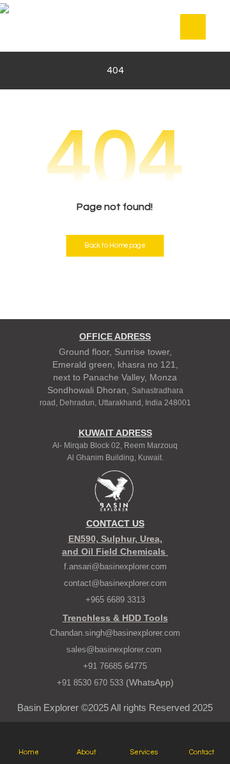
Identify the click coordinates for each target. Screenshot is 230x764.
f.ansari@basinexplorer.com (115, 566)
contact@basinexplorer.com (115, 583)
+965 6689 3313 (115, 599)
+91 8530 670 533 (91, 682)
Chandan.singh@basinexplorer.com (115, 633)
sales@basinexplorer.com (115, 649)
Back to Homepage (114, 245)
